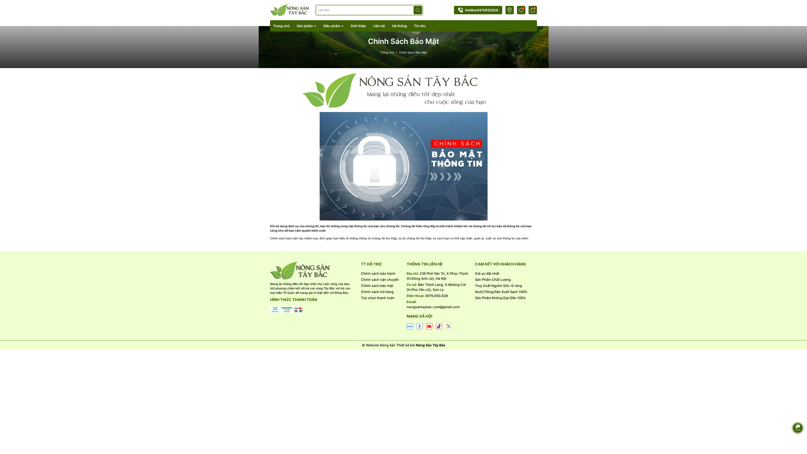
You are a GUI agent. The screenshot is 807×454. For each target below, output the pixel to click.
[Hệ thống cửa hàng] (509, 10)
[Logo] (312, 270)
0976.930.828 (436, 296)
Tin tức (420, 26)
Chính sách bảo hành (378, 273)
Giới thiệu (358, 26)
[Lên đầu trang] (798, 416)
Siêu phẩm (332, 26)
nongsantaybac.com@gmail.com (433, 307)
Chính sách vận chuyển (380, 279)
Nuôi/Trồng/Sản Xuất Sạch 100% (501, 292)
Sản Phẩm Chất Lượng (493, 279)
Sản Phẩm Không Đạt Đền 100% (500, 298)
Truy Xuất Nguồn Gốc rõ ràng (498, 286)
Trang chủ (281, 26)
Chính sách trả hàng (377, 292)
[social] (410, 326)
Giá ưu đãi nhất (487, 273)
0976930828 (487, 10)
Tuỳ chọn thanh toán (377, 298)
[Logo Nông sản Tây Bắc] (289, 10)
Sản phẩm (305, 26)
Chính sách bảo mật (377, 286)
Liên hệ (379, 26)
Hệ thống (399, 26)
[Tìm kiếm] (418, 10)
